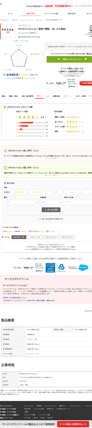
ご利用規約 (39, 406)
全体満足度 (12, 74)
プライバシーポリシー (75, 406)
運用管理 (14, 20)
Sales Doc (50, 418)
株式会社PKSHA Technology (29, 37)
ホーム (10, 13)
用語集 (26, 412)
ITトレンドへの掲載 (30, 415)
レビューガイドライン (51, 406)
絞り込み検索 (53, 210)
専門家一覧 (50, 409)
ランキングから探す (51, 13)
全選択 (7, 192)
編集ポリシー (63, 406)
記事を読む (72, 13)
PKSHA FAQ (39, 20)
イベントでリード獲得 (44, 415)
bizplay (42, 418)
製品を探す (31, 13)
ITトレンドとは (29, 406)
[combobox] (4, 202)
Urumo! (35, 418)
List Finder (28, 418)
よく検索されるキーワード (63, 409)
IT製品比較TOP (4, 20)
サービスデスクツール (26, 20)
